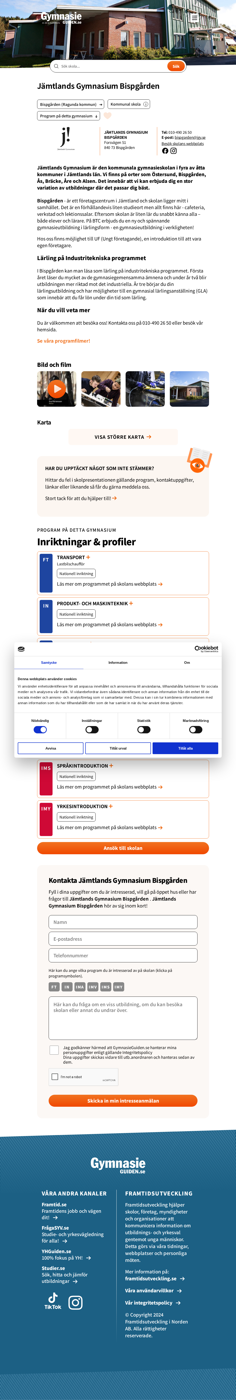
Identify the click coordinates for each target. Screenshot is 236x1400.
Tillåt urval (118, 748)
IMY (46, 808)
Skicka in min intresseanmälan (123, 1100)
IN (46, 605)
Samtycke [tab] (49, 662)
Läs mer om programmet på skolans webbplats (106, 583)
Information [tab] (118, 662)
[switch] (92, 729)
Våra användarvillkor (150, 1290)
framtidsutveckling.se (151, 1278)
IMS (46, 768)
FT (46, 559)
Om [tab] (187, 662)
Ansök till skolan (123, 848)
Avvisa (50, 748)
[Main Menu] (194, 18)
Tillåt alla (185, 748)
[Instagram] (173, 153)
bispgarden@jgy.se (190, 137)
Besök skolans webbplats (183, 143)
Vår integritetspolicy (149, 1302)
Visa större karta (119, 436)
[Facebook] (166, 153)
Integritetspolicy (137, 1052)
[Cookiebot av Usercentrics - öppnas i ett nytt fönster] (198, 649)
